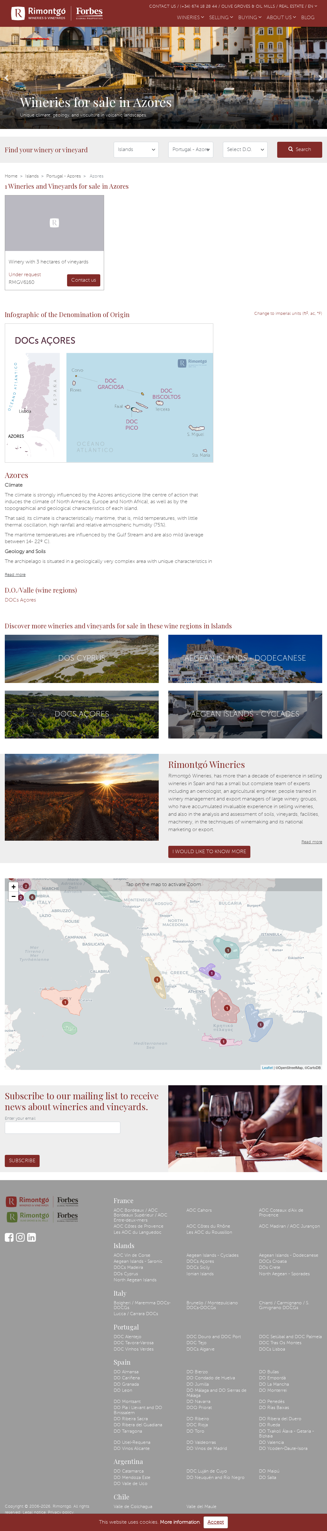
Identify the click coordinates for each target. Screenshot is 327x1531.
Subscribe (22, 1160)
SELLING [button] (219, 17)
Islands (32, 176)
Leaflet (267, 1067)
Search (303, 149)
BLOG (309, 17)
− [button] (13, 896)
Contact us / (164, 6)
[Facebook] (9, 1240)
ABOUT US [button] (280, 17)
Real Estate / (293, 6)
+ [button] (13, 887)
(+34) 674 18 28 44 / (200, 6)
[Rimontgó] (58, 13)
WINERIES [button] (189, 17)
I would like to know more (209, 851)
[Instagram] (20, 1240)
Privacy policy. (61, 1513)
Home (11, 176)
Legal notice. (35, 1513)
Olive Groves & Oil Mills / (250, 6)
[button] (6, 78)
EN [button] (311, 6)
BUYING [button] (248, 17)
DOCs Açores (20, 600)
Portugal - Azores (63, 176)
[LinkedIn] (31, 1240)
